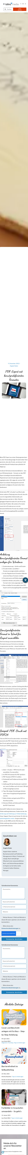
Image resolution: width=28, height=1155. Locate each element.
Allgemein (4, 1042)
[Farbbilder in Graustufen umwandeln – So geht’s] (14, 1090)
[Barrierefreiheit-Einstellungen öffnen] (25, 580)
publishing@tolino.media (7, 818)
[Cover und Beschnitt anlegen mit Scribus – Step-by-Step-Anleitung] (14, 1010)
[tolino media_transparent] (12, 3)
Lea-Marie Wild (6, 1041)
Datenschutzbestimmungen (10, 928)
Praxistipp (10, 1042)
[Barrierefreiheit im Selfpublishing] (14, 1049)
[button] (3, 1152)
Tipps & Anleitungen (19, 1042)
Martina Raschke (6, 1076)
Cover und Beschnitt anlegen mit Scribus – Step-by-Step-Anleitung (13, 1031)
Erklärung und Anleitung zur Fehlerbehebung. (13, 814)
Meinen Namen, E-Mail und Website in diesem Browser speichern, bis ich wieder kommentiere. (14, 920)
